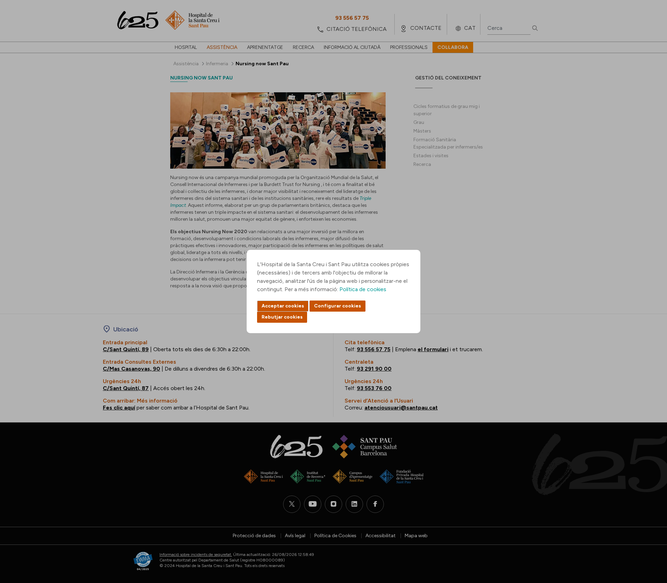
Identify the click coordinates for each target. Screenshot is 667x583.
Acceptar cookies (283, 306)
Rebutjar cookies (282, 317)
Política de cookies (362, 289)
